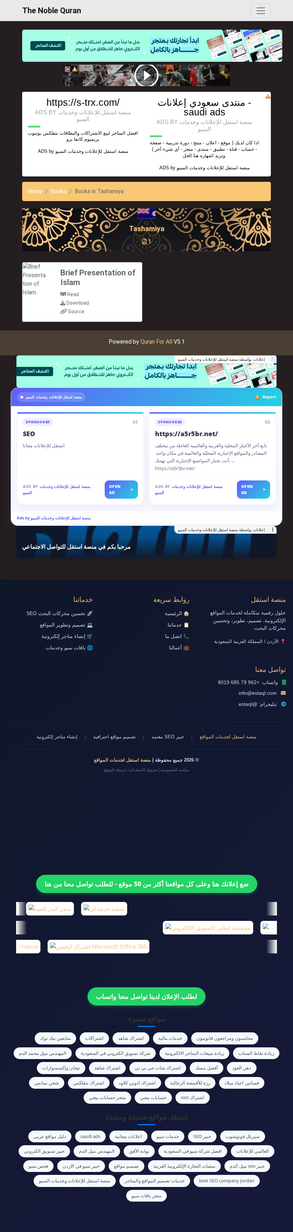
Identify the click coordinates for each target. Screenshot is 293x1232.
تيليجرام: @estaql (258, 704)
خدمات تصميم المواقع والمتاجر (155, 1180)
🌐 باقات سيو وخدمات (69, 647)
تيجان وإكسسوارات (61, 1067)
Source (76, 311)
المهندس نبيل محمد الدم (42, 1053)
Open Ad (121, 489)
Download (77, 303)
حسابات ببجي (153, 1097)
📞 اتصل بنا (177, 636)
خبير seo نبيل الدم (247, 1166)
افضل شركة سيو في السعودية (193, 1151)
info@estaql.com (258, 693)
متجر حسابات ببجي (107, 1097)
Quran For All (156, 341)
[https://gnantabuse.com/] (146, 371)
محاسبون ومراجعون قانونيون (225, 1038)
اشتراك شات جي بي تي (158, 1067)
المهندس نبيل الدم (97, 1151)
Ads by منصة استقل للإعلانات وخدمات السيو (54, 517)
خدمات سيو (168, 1136)
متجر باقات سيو (146, 1195)
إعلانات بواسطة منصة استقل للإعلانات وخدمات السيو (221, 359)
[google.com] (146, 75)
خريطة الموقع (115, 770)
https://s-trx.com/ (83, 102)
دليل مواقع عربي (50, 1136)
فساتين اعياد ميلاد (241, 1082)
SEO (29, 433)
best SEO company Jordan (226, 1180)
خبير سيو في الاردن (81, 1166)
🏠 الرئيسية (177, 613)
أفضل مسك (206, 1067)
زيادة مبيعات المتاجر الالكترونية (194, 1053)
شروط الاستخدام (143, 770)
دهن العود (241, 1067)
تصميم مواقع (126, 1166)
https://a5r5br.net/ (186, 433)
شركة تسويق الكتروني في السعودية (115, 1053)
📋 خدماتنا (178, 625)
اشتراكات (94, 1038)
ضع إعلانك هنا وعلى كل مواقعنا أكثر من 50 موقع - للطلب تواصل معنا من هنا (147, 883)
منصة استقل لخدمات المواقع (228, 736)
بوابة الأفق (139, 1151)
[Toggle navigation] (261, 11)
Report (269, 396)
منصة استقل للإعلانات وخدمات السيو (91, 151)
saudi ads (90, 1136)
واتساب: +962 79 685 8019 (248, 682)
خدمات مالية (170, 1038)
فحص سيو (38, 1166)
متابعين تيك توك (55, 1038)
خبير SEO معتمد (168, 736)
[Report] (75, 69)
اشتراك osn (192, 1097)
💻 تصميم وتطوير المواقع (66, 625)
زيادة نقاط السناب (256, 1053)
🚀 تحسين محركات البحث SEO (59, 613)
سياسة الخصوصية (174, 770)
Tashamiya (146, 228)
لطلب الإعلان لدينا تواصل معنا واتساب (146, 996)
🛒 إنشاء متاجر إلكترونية (67, 636)
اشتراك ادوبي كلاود (137, 1082)
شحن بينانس (46, 1082)
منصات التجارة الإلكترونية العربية (184, 1166)
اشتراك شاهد (131, 1038)
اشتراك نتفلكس (88, 1082)
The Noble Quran (51, 10)
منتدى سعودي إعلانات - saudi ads (204, 107)
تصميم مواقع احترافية (114, 736)
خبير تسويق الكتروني (44, 1151)
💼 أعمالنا (179, 647)
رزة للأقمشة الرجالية (190, 1082)
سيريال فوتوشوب (242, 1136)
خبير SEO (202, 1136)
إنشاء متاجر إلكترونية (57, 736)
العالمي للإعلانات (252, 1151)
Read (73, 294)
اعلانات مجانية (128, 1136)
